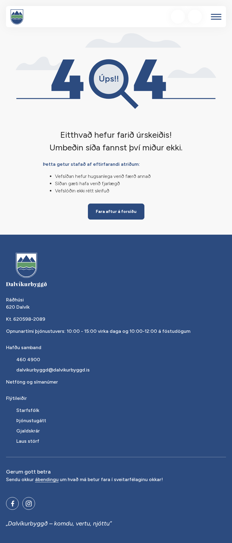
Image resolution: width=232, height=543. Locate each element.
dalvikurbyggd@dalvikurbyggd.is (53, 370)
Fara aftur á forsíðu (116, 211)
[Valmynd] (216, 16)
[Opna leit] (178, 17)
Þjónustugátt (31, 420)
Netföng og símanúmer (32, 382)
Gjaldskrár (28, 431)
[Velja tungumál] (195, 17)
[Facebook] (12, 503)
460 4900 (28, 359)
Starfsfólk (27, 410)
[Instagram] (28, 503)
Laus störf (27, 441)
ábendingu (47, 479)
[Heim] (17, 16)
